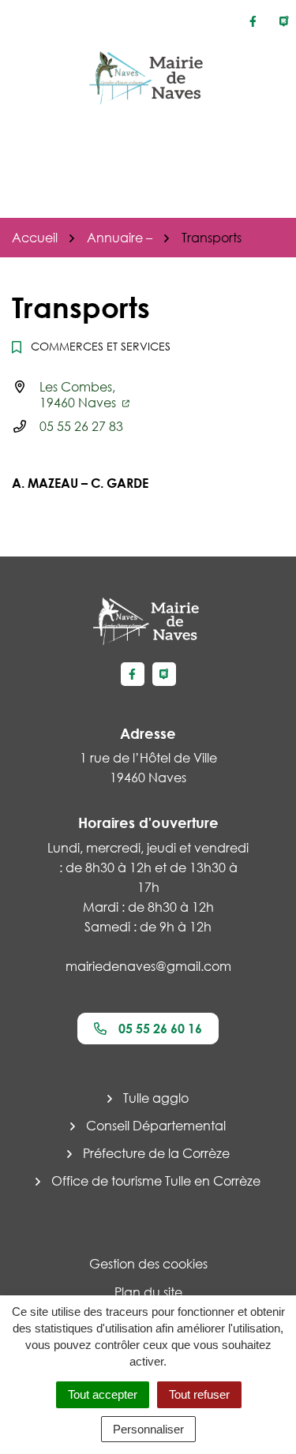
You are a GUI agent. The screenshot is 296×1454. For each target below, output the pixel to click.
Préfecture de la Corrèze (156, 1153)
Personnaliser (148, 1429)
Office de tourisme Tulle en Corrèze (155, 1181)
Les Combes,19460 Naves (79, 394)
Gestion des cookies (148, 1264)
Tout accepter (102, 1394)
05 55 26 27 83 (81, 426)
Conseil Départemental (156, 1126)
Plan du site (148, 1292)
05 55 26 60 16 (160, 1028)
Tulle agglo (156, 1098)
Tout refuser (199, 1394)
